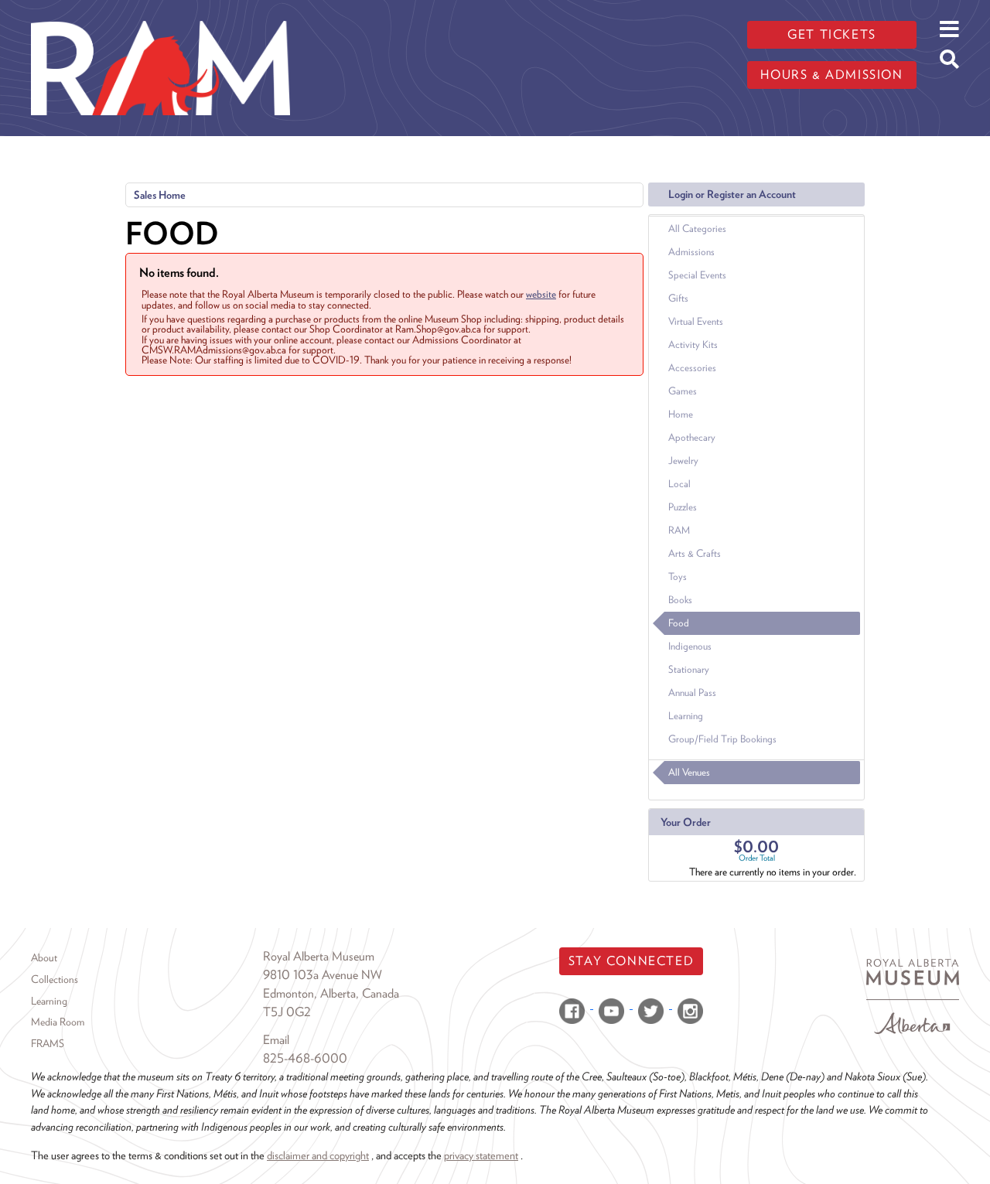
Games (682, 391)
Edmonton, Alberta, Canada (331, 993)
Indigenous (690, 646)
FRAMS (47, 1043)
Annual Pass (692, 692)
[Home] (160, 11)
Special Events (697, 275)
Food (678, 623)
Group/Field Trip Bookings (722, 739)
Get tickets (831, 34)
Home (680, 414)
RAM (679, 530)
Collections (54, 979)
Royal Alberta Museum (318, 956)
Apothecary (691, 437)
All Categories (697, 228)
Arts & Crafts (694, 553)
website (541, 294)
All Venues (689, 772)
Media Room (57, 1021)
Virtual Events (695, 321)
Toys (677, 576)
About (44, 957)
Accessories (692, 368)
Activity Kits (693, 344)
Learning (685, 716)
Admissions (691, 252)
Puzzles (682, 507)
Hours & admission (831, 74)
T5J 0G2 (287, 1012)
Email (276, 1039)
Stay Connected (631, 961)
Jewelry (683, 460)
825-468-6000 (305, 1058)
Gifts (678, 298)
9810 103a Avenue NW (322, 974)
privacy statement (481, 1155)
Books (680, 600)
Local (679, 484)
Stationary (688, 669)
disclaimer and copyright (318, 1155)
